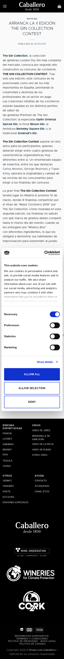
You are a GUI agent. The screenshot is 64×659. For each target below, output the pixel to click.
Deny (32, 401)
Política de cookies (32, 644)
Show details (45, 361)
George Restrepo (36, 168)
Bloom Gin (37, 124)
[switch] (55, 325)
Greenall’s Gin (27, 133)
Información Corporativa (32, 636)
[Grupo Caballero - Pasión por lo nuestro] (32, 6)
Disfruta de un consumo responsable (32, 654)
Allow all (32, 374)
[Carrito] (59, 6)
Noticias (32, 19)
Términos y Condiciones (32, 639)
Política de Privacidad (23, 641)
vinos (36, 425)
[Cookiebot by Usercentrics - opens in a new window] (45, 253)
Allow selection (32, 388)
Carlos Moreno (13, 168)
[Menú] (5, 6)
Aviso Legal (48, 641)
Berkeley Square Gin (30, 128)
